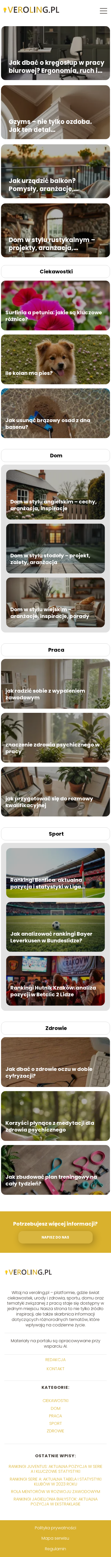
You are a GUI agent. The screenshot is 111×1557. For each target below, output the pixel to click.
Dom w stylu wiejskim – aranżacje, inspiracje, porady (49, 613)
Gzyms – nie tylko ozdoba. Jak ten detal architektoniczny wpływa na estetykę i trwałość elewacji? (55, 126)
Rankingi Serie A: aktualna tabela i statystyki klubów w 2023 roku (55, 1481)
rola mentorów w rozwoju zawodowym (55, 1492)
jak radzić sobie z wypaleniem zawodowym (45, 694)
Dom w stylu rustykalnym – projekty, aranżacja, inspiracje (52, 244)
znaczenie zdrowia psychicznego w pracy (52, 748)
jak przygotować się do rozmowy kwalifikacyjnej (49, 802)
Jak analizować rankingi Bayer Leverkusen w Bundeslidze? (51, 937)
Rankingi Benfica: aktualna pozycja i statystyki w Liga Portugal (46, 883)
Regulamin (55, 1549)
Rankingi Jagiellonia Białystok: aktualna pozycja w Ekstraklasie (56, 1501)
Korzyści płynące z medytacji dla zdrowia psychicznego (49, 1126)
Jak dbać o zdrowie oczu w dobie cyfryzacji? (48, 1072)
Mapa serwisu (55, 1538)
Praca (56, 649)
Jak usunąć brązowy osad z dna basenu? (47, 423)
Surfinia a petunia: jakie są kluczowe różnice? (53, 316)
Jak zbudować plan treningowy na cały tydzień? (51, 1180)
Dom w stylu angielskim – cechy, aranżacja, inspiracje (53, 505)
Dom (56, 455)
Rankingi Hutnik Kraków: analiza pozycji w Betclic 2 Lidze (53, 991)
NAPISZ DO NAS (55, 1237)
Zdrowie (56, 1028)
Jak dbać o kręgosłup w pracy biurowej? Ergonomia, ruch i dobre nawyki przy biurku (56, 67)
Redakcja (55, 1360)
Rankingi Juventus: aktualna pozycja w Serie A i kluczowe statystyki (55, 1468)
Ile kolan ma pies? (29, 373)
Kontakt (56, 1369)
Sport (56, 833)
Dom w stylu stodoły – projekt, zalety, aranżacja (50, 559)
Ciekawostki (56, 271)
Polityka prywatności (55, 1528)
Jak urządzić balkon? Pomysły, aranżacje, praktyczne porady (42, 185)
